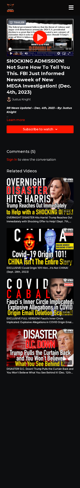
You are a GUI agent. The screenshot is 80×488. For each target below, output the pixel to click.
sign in (12, 159)
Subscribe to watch (38, 129)
